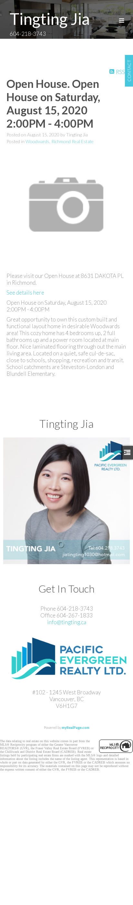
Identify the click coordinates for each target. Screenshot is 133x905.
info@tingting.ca (66, 622)
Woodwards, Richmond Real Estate (60, 141)
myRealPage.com (75, 727)
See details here (25, 292)
